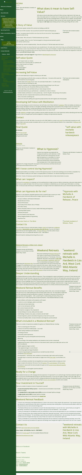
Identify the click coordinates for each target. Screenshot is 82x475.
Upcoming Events (5, 73)
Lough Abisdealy (53, 363)
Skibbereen (51, 260)
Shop (3, 77)
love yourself (23, 132)
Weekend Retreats (7, 69)
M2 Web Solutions (78, 474)
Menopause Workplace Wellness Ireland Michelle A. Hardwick (9, 62)
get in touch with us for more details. (30, 427)
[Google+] (17, 472)
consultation (26, 182)
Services (3, 59)
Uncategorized (25, 246)
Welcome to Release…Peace (7, 56)
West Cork (57, 260)
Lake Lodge (52, 357)
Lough (31, 270)
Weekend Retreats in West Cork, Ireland (29, 245)
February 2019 (77, 122)
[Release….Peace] (8, 2)
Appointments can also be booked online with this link (35, 229)
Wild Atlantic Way (29, 263)
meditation (61, 105)
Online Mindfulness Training (9, 71)
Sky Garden (39, 270)
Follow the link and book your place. (24, 435)
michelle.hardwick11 (23, 465)
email (61, 120)
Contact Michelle (5, 85)
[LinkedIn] (18, 472)
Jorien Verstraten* (27, 353)
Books (4, 78)
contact (44, 227)
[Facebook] (7, 95)
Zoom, (45, 230)
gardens (45, 363)
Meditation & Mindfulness (8, 65)
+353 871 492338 (26, 462)
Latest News (4, 83)
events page (26, 433)
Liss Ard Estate (43, 260)
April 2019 (23, 123)
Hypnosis (19, 143)
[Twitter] (16, 472)
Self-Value (19, 3)
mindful (29, 81)
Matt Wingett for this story (49, 54)
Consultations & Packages (8, 81)
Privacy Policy (63, 474)
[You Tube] (8, 95)
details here (43, 396)
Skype (40, 230)
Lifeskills (18, 5)
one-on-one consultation (50, 380)
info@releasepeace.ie (8, 92)
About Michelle (5, 58)
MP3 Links (5, 80)
